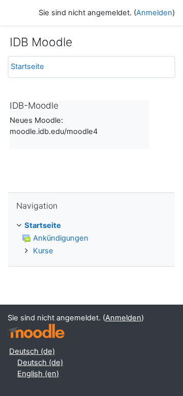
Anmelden (154, 12)
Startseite (27, 66)
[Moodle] (36, 331)
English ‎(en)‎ (38, 373)
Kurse (43, 250)
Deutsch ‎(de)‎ (32, 351)
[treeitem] (91, 238)
